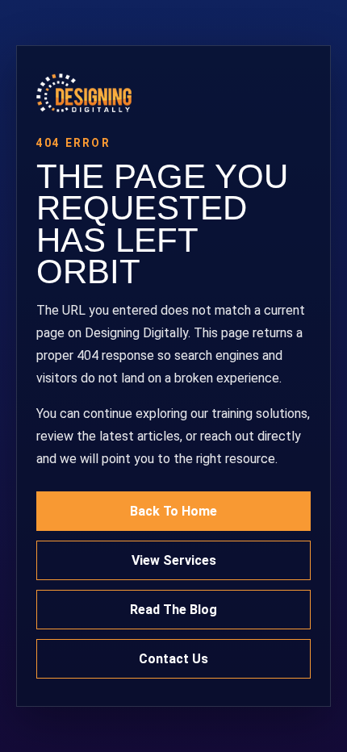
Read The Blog (173, 609)
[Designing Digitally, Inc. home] (173, 92)
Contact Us (173, 658)
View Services (174, 560)
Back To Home (173, 511)
